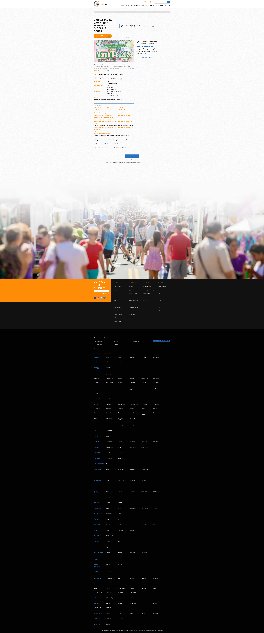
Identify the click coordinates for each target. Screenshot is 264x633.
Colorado (97, 388)
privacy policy (152, 630)
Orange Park (109, 412)
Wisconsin (97, 618)
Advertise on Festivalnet (100, 337)
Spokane (155, 613)
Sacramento (144, 378)
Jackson (108, 624)
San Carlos (156, 378)
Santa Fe (120, 513)
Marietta (132, 425)
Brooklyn (120, 524)
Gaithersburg (133, 469)
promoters (137, 5)
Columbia (108, 564)
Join (95, 148)
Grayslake (132, 441)
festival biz (151, 5)
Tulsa (119, 536)
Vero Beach (109, 418)
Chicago (120, 441)
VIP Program (146, 293)
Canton (131, 584)
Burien (119, 613)
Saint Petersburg (144, 413)
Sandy (119, 598)
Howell (131, 475)
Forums (116, 341)
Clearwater (109, 404)
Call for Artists (117, 286)
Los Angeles (156, 374)
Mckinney (155, 588)
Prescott (143, 357)
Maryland (97, 469)
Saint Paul (132, 480)
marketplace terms (143, 630)
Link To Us (160, 304)
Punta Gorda (133, 412)
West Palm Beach (120, 419)
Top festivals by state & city (103, 354)
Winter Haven (133, 418)
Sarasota (155, 412)
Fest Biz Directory (98, 341)
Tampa (96, 418)
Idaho (96, 436)
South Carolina (97, 565)
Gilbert (107, 357)
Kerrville (143, 588)
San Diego (96, 382)
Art (114, 293)
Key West (108, 408)
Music (115, 290)
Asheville (108, 491)
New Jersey (98, 508)
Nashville (155, 578)
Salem (131, 547)
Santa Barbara (145, 382)
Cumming (120, 425)
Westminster (144, 469)
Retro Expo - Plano (141, 53)
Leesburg (120, 408)
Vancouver (109, 367)
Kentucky (97, 452)
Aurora (108, 388)
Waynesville (97, 497)
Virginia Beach (97, 607)
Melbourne (132, 408)
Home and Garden (118, 311)
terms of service (133, 630)
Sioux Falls (108, 571)
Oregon (96, 547)
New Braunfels (98, 592)
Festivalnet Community (120, 334)
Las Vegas (108, 519)
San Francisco (109, 382)
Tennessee (97, 578)
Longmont (156, 388)
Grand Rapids (121, 475)
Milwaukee (108, 618)
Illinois (96, 441)
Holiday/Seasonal (118, 307)
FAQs (159, 311)
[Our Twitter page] (101, 298)
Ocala (95, 412)
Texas (96, 584)
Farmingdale (133, 508)
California (97, 374)
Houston (132, 588)
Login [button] (137, 159)
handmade (131, 286)
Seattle (143, 613)
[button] (109, 37)
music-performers (132, 297)
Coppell (143, 584)
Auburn (108, 613)
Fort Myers (144, 404)
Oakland (96, 378)
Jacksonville (97, 408)
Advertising (136, 341)
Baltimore (120, 469)
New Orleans (121, 458)
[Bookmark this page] (104, 298)
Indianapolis (133, 447)
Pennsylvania (98, 552)
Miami (143, 408)
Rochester (144, 524)
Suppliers (160, 297)
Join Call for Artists (148, 304)
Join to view (97, 105)
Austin (107, 584)
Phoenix (132, 357)
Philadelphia (133, 552)
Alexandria (108, 603)
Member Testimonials (163, 290)
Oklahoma (97, 536)
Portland (120, 547)
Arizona (96, 357)
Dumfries (120, 603)
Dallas (95, 588)
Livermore (144, 374)
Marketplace (129, 5)
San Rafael (132, 382)
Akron (107, 530)
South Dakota (96, 572)
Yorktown (108, 607)
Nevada (96, 519)
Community (117, 337)
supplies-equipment (133, 300)
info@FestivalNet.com (161, 341)
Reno (119, 519)
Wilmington (109, 497)
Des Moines (109, 430)
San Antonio (121, 592)
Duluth (107, 480)
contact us (160, 630)
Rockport (108, 592)
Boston (108, 464)
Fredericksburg (122, 588)
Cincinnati (120, 530)
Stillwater (143, 480)
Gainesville (156, 404)
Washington (98, 613)
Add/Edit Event (147, 286)
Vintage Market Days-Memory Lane (146, 49)
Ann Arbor (108, 475)
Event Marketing (98, 344)
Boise (107, 436)
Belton (119, 584)
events (122, 5)
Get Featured (146, 297)
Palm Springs (109, 378)
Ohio (95, 530)
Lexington (108, 452)
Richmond (155, 603)
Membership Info (162, 286)
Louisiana (97, 458)
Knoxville (132, 578)
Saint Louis (120, 486)
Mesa (119, 357)
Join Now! (132, 156)
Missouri (97, 486)
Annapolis (108, 469)
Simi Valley (156, 382)
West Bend (120, 618)
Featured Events (118, 321)
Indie (115, 317)
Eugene (108, 547)
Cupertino (120, 374)
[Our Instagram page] (98, 298)
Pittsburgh (144, 552)
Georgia (96, 425)
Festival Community (161, 5)
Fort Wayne (121, 447)
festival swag (131, 311)
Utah (95, 598)
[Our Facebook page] (95, 298)
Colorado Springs (132, 388)
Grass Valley (133, 374)
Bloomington (109, 441)
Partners (160, 300)
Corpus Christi (156, 584)
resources (144, 5)
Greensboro (144, 491)
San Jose (120, 382)
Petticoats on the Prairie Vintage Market (147, 51)
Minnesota (97, 480)
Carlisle (108, 552)
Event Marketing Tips (148, 290)
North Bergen (144, 508)
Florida (96, 404)
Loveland (96, 393)
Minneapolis (121, 480)
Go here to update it (111, 144)
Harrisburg (120, 552)
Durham (132, 491)
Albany (108, 524)
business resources (133, 307)
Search (115, 324)
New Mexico (98, 513)
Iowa (95, 430)
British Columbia (97, 367)
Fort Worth (108, 588)
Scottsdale (156, 357)
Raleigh (155, 491)
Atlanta (108, 425)
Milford (108, 399)
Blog (168, 5)
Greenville (120, 564)
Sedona (96, 361)
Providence (109, 558)
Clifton (119, 508)
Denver (143, 388)
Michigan (97, 475)
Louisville (120, 452)
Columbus (132, 530)
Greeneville (120, 578)
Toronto (120, 541)
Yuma (119, 361)
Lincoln (108, 502)
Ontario (96, 541)
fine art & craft (132, 304)
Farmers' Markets (118, 314)
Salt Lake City (109, 598)
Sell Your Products (98, 348)
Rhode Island (96, 558)
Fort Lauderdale (134, 404)
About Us (136, 334)
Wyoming (97, 624)
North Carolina (97, 492)
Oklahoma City (110, 536)
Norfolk (143, 603)
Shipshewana (144, 447)
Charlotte (120, 491)
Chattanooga (109, 578)
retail (129, 290)
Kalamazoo (144, 475)
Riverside (132, 378)
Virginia (96, 603)
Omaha (120, 502)
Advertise (145, 300)
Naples (155, 408)
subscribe (103, 293)
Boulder (120, 388)
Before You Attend (147, 57)
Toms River (156, 508)
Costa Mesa (109, 374)
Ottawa (108, 541)
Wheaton (155, 441)
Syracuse (155, 524)
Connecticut (98, 399)
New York (97, 524)
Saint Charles (144, 441)
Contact (116, 344)
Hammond (109, 458)
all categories (131, 314)
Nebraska (97, 502)
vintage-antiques (132, 293)
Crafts (115, 297)
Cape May (108, 508)
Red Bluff (120, 378)
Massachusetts (98, 464)
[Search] (168, 2)
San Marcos (133, 592)
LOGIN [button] (147, 2)
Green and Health (118, 304)
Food (115, 300)
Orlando (120, 412)
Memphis (143, 578)
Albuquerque (109, 513)
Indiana (96, 447)
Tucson (108, 361)
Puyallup (132, 613)
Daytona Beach (122, 404)
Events (115, 283)
